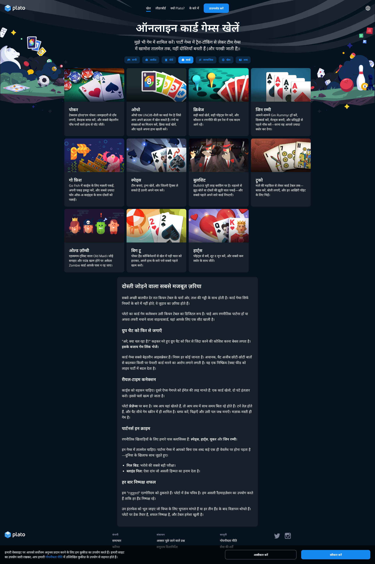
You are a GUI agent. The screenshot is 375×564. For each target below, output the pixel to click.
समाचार (116, 540)
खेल (148, 8)
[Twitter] (277, 536)
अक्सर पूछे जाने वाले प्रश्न (171, 540)
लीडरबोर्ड (160, 8)
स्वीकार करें (336, 555)
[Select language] (368, 8)
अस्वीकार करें (261, 555)
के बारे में (194, 8)
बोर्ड (171, 59)
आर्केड (153, 59)
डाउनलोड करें (216, 8)
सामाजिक (208, 59)
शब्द (246, 59)
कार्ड (188, 59)
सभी (134, 59)
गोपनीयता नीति (228, 540)
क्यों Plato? (178, 8)
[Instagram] (288, 536)
